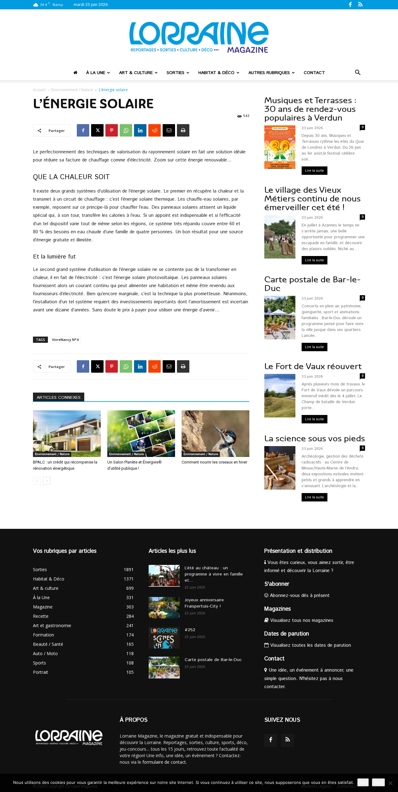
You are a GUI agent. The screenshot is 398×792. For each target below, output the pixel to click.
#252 (190, 630)
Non (378, 782)
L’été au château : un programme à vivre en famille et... (214, 574)
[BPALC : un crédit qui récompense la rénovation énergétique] (67, 433)
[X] (97, 130)
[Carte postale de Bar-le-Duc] (164, 667)
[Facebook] (350, 4)
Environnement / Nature (72, 89)
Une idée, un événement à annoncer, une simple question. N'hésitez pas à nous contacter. (309, 678)
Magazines (277, 609)
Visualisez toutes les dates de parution (310, 645)
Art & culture (136, 73)
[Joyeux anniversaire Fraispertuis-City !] (164, 607)
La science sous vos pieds (314, 438)
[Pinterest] (111, 130)
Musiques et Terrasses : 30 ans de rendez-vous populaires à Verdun (310, 109)
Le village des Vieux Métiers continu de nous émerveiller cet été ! (312, 198)
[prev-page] (37, 481)
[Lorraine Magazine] (199, 37)
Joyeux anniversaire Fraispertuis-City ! (204, 603)
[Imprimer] (183, 130)
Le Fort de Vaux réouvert (313, 366)
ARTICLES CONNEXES (59, 397)
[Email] (169, 130)
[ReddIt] (154, 130)
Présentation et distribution (298, 551)
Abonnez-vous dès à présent (299, 595)
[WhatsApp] (126, 130)
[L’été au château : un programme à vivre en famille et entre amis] (164, 576)
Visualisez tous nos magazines (301, 620)
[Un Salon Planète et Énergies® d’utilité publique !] (141, 433)
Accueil (39, 89)
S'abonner (276, 584)
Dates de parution (286, 634)
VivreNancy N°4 (65, 339)
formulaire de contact (164, 762)
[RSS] (360, 4)
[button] (357, 73)
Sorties (175, 73)
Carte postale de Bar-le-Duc (312, 284)
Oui (363, 782)
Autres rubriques (269, 73)
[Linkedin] (140, 130)
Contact (314, 73)
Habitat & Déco (216, 73)
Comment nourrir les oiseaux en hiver (214, 462)
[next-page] (47, 481)
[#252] (164, 638)
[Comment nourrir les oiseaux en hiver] (215, 433)
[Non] (390, 783)
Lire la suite (314, 171)
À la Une (95, 73)
